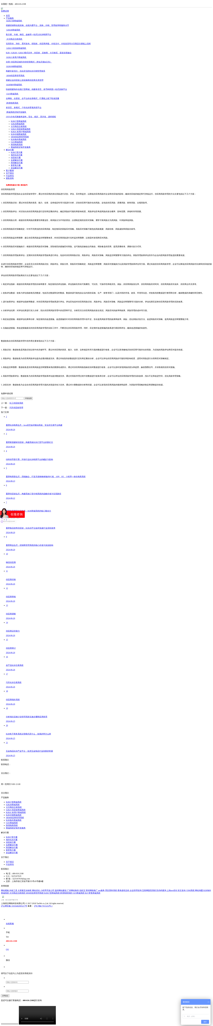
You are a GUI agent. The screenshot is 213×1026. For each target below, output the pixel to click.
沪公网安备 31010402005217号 (14, 906)
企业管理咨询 (136, 890)
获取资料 (10, 178)
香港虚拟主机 (123, 890)
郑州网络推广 (92, 890)
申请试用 (28, 398)
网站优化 (36, 890)
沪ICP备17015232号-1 (43, 906)
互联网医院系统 (149, 890)
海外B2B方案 (16, 155)
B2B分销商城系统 (18, 134)
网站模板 (5, 890)
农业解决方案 (17, 168)
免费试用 (5, 11)
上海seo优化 (172, 890)
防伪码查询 (161, 890)
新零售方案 (16, 165)
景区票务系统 (111, 890)
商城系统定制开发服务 (21, 147)
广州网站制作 (73, 890)
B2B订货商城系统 (18, 121)
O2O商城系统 (17, 142)
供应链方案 (16, 157)
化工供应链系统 (16, 403)
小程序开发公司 (47, 890)
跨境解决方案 (17, 163)
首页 (8, 16)
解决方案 (10, 150)
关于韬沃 (10, 173)
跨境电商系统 (17, 145)
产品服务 (10, 18)
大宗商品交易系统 (19, 126)
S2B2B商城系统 (18, 124)
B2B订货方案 (16, 152)
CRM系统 (190, 890)
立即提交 (5, 996)
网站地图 (199, 890)
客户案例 (10, 170)
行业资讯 (10, 176)
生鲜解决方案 (17, 160)
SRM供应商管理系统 (20, 137)
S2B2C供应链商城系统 (20, 129)
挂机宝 (82, 890)
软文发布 (182, 890)
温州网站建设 (61, 890)
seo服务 (101, 890)
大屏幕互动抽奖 (25, 890)
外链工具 (13, 890)
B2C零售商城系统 (92, 893)
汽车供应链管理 (16, 408)
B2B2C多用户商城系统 (21, 132)
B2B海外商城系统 (18, 139)
